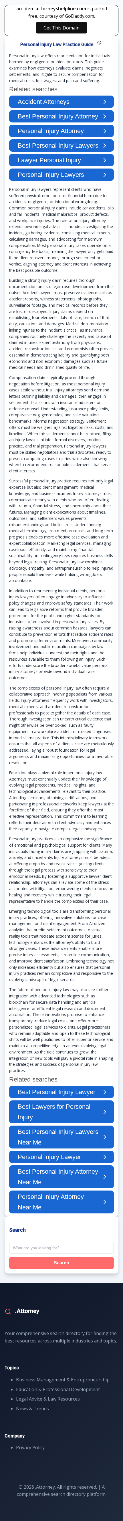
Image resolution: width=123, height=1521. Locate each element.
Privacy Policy (30, 1447)
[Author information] (99, 42)
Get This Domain (61, 28)
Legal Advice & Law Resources (48, 1399)
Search (61, 1262)
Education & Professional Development (58, 1389)
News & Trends (32, 1408)
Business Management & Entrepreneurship (63, 1380)
